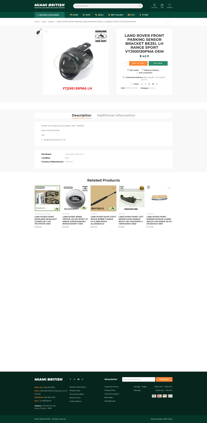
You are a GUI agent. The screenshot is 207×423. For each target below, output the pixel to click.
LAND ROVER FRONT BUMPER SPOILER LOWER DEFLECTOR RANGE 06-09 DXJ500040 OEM (159, 220)
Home (37, 22)
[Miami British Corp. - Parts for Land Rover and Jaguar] (49, 6)
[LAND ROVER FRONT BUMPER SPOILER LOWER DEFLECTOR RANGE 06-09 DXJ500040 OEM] (159, 198)
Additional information (116, 115)
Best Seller (109, 397)
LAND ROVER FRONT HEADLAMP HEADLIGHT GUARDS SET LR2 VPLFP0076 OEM (45, 220)
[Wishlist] (46, 31)
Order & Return (76, 401)
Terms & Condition (77, 394)
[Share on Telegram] (153, 84)
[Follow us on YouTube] (78, 379)
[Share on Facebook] (145, 84)
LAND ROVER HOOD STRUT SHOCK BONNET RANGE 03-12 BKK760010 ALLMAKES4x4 (103, 220)
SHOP (87, 15)
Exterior (51, 22)
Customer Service (111, 387)
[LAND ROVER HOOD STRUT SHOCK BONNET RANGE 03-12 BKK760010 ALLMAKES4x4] (103, 198)
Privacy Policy (75, 391)
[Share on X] (142, 84)
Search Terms (75, 398)
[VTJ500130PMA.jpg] (38, 32)
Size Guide (134, 70)
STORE (145, 15)
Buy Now (158, 63)
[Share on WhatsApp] (157, 84)
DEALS (101, 15)
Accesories (38, 214)
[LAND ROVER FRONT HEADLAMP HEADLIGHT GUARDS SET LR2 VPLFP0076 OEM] (47, 198)
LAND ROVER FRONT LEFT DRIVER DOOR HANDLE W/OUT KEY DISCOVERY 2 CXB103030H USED (131, 220)
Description (81, 115)
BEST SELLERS (117, 15)
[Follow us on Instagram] (74, 379)
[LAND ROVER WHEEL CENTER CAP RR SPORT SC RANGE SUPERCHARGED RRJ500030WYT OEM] (75, 198)
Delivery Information (78, 387)
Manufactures (110, 401)
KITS (133, 15)
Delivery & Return (151, 70)
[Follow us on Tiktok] (82, 379)
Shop (44, 22)
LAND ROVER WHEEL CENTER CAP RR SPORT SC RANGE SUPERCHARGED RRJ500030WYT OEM (75, 220)
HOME (75, 15)
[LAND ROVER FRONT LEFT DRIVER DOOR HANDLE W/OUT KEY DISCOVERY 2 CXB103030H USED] (131, 198)
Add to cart (138, 63)
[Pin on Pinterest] (149, 84)
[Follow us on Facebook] (70, 379)
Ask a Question (145, 73)
